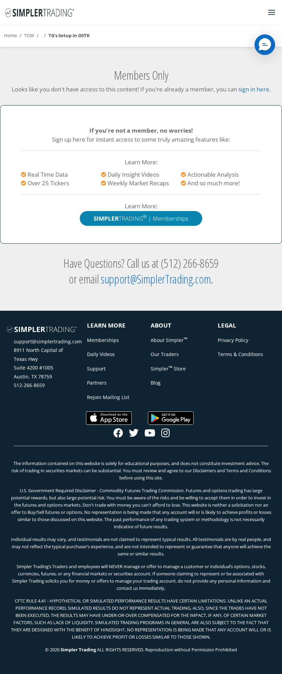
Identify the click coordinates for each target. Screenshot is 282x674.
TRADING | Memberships (141, 217)
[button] (264, 44)
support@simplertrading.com (48, 341)
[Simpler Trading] (39, 12)
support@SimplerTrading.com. (157, 279)
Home (10, 35)
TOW (29, 35)
